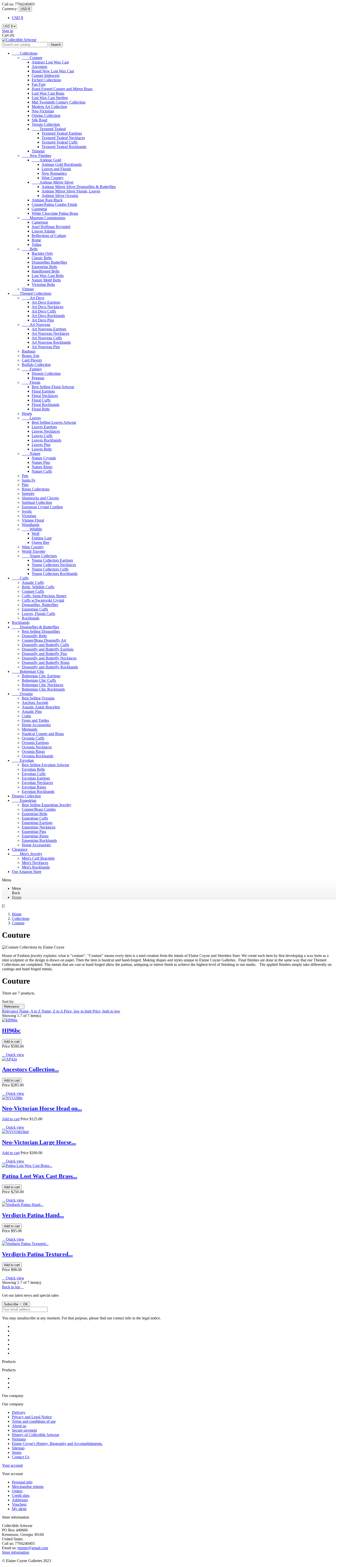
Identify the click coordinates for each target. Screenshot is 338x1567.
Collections (24, 53)
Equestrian (24, 800)
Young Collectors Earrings (52, 560)
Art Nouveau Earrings (49, 329)
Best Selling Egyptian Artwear (45, 765)
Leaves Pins (41, 445)
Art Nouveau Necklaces (50, 333)
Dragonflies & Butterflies (35, 627)
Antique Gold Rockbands (62, 164)
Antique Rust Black (47, 200)
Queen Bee (40, 542)
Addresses (20, 1500)
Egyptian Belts (33, 769)
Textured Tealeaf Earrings (62, 133)
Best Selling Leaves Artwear (54, 422)
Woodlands (30, 525)
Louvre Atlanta (43, 231)
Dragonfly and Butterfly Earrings (47, 649)
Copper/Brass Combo (39, 809)
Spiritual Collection (37, 502)
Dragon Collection (46, 373)
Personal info (22, 1482)
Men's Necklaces (35, 863)
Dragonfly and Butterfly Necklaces (49, 658)
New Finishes (36, 155)
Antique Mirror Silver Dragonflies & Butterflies (79, 187)
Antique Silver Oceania (60, 195)
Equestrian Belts (44, 267)
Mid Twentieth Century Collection (58, 102)
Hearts (27, 413)
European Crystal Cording (42, 507)
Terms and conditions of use (34, 1421)
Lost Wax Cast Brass (48, 93)
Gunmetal (39, 209)
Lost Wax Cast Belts (48, 276)
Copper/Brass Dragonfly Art (44, 640)
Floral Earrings (43, 391)
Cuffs (20, 578)
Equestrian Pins (34, 831)
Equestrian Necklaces (38, 827)
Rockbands (30, 618)
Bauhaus (28, 351)
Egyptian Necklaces (37, 783)
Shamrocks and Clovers (40, 498)
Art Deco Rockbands (48, 316)
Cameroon (40, 222)
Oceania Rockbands (37, 756)
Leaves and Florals (56, 169)
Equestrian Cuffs (35, 609)
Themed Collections (31, 293)
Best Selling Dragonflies (41, 631)
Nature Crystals (44, 458)
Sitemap (18, 1448)
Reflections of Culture (49, 235)
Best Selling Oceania (38, 698)
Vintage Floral (33, 520)
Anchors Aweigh (35, 702)
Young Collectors (39, 556)
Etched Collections (46, 80)
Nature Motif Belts (46, 280)
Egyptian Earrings (36, 778)
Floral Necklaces (45, 396)
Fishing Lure (42, 538)
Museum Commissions (43, 218)
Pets (25, 476)
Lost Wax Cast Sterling (50, 98)
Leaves (31, 418)
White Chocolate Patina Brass (55, 213)
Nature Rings (42, 467)
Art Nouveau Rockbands (51, 342)
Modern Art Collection (49, 107)
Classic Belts (42, 258)
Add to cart (12, 1041)
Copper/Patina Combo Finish (54, 204)
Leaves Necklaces (46, 431)
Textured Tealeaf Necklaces (63, 138)
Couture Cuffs (33, 591)
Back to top (13, 1287)
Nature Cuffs (42, 471)
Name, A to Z (30, 1011)
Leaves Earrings (44, 427)
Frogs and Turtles (35, 720)
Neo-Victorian (43, 111)
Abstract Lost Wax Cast (50, 62)
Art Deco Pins (43, 320)
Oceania (22, 694)
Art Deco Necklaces (47, 307)
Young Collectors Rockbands (54, 574)
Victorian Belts (43, 284)
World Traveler (33, 551)
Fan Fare (39, 84)
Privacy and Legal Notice (32, 1417)
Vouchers (19, 1504)
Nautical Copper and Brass (43, 734)
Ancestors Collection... (30, 1069)
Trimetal (38, 151)
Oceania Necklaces (37, 747)
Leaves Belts (42, 449)
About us (19, 1426)
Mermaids (29, 729)
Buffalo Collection (36, 364)
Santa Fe (28, 480)
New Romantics (54, 173)
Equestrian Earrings (37, 823)
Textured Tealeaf (49, 129)
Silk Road (39, 120)
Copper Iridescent (45, 75)
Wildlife (32, 529)
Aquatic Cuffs (33, 582)
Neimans (19, 1439)
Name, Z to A (53, 1011)
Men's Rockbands (36, 867)
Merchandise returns (28, 1486)
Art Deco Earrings (46, 302)
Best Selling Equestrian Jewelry (46, 805)
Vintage (28, 289)
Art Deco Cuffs (44, 311)
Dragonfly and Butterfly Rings (46, 662)
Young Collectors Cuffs (50, 569)
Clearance (19, 849)
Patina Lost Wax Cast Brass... (39, 1176)
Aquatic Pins (32, 711)
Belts (30, 249)
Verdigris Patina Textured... (37, 1254)
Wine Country (53, 178)
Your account (12, 1465)
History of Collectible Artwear (35, 1435)
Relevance (13, 1006)
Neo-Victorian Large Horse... (39, 1142)
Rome (36, 240)
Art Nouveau (36, 324)
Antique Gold (46, 160)
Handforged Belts (45, 271)
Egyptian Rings (34, 787)
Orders (17, 1491)
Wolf (35, 533)
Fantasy (32, 369)
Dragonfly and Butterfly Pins (44, 654)
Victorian (29, 516)
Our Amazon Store (26, 871)
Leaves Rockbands (46, 440)
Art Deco (33, 298)
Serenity (28, 493)
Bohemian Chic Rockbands (43, 689)
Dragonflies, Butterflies (40, 605)
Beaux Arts (30, 356)
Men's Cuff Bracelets (38, 858)
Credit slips (20, 1495)
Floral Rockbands (45, 404)
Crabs (26, 716)
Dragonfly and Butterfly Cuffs (45, 645)
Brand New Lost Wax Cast (53, 71)
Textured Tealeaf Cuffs (59, 142)
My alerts (19, 1509)
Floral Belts (41, 409)
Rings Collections (35, 489)
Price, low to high (78, 1011)
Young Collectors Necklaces (54, 565)
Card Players (32, 360)
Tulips (36, 244)
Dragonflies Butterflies (49, 262)
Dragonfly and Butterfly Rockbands (50, 667)
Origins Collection (46, 115)
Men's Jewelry (27, 854)
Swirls (27, 511)
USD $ (17, 18)
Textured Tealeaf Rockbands (64, 147)
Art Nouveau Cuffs (47, 338)
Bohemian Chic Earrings (41, 676)
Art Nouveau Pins (46, 347)
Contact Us (20, 1457)
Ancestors (39, 66)
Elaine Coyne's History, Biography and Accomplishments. (57, 1443)
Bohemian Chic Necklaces (42, 685)
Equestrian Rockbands (39, 840)
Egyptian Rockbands (38, 791)
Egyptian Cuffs (34, 774)
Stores (17, 1452)
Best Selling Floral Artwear (53, 387)
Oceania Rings (33, 751)
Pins (25, 485)
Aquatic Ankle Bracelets (41, 707)
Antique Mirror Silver (52, 182)
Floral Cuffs (41, 400)
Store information (15, 1552)
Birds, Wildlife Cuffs (38, 587)
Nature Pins (41, 462)
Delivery (18, 1412)
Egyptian (23, 760)
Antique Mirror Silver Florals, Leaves (71, 191)
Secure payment (24, 1430)
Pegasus (38, 378)
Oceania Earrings (35, 743)
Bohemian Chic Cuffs (39, 680)
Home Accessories (36, 725)
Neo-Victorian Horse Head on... (42, 1108)
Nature (31, 453)
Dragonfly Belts (34, 636)
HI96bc (11, 1030)
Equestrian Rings (35, 836)
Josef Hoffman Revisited (51, 227)
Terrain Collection (46, 124)
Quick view (13, 1055)
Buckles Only (42, 253)
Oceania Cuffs (33, 738)
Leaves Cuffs (42, 436)
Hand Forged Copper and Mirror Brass (62, 89)
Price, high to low (106, 1011)
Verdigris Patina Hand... (33, 1215)
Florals (31, 382)
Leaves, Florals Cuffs (38, 614)
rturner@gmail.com (33, 1548)
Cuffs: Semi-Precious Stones (44, 596)
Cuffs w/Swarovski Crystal (43, 600)
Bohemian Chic (28, 671)
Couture (32, 58)
